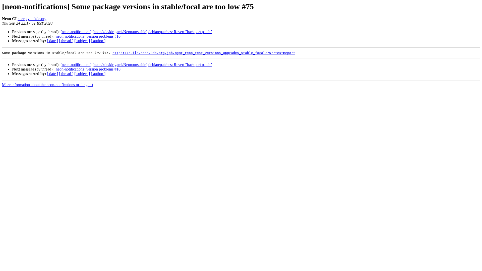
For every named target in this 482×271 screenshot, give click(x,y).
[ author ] (98, 41)
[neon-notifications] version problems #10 (87, 36)
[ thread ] (66, 41)
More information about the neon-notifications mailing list (47, 85)
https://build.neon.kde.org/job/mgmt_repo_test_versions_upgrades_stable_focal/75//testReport (203, 53)
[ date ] (52, 41)
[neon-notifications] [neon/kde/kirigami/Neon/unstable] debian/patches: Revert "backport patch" (136, 32)
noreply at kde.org (32, 19)
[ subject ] (82, 41)
